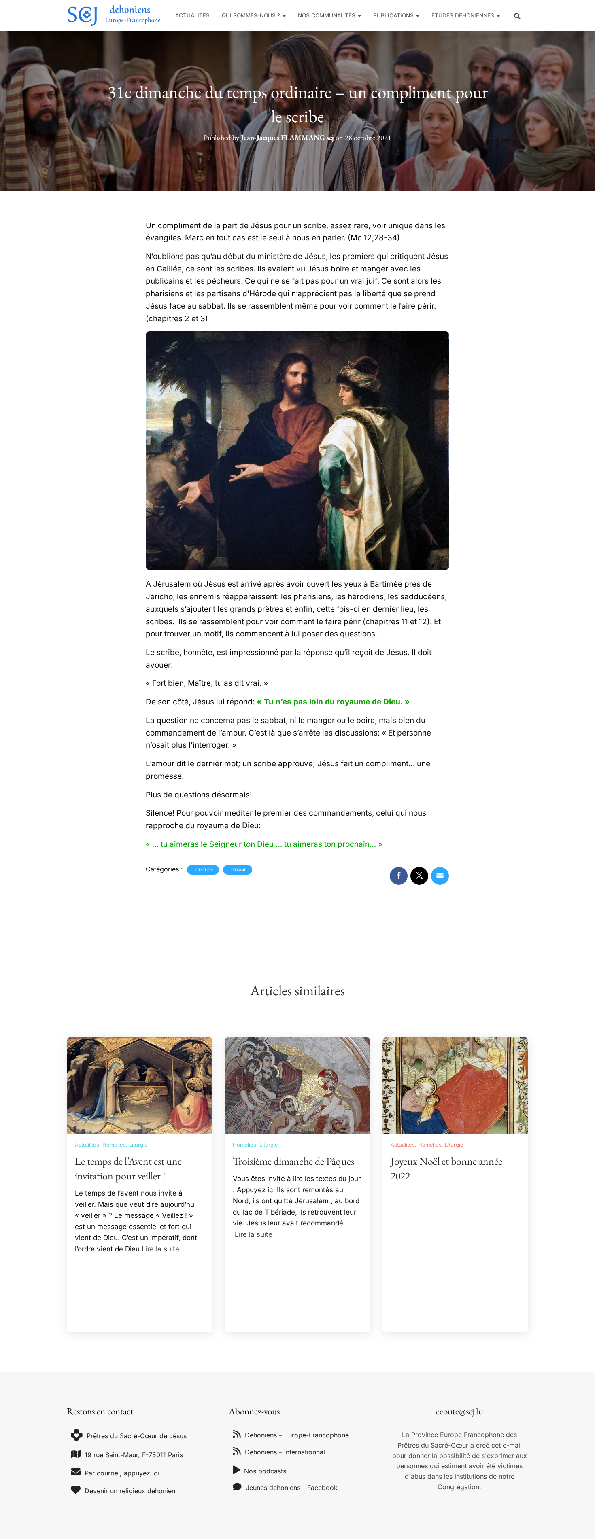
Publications (394, 15)
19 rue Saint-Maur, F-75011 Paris (134, 1455)
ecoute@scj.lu (459, 1411)
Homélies (203, 869)
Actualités (192, 15)
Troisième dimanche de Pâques (293, 1161)
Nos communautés (327, 15)
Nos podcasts (265, 1471)
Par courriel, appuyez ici (122, 1473)
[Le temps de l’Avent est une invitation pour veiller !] (139, 1084)
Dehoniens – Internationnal (285, 1452)
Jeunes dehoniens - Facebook (292, 1488)
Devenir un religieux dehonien (130, 1491)
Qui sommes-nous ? (252, 15)
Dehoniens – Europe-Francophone (297, 1435)
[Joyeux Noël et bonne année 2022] (455, 1084)
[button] (284, 15)
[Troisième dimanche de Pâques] (297, 1084)
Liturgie (237, 869)
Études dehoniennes (463, 15)
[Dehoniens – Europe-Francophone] (114, 15)
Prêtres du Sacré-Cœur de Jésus (137, 1436)
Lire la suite (160, 1249)
